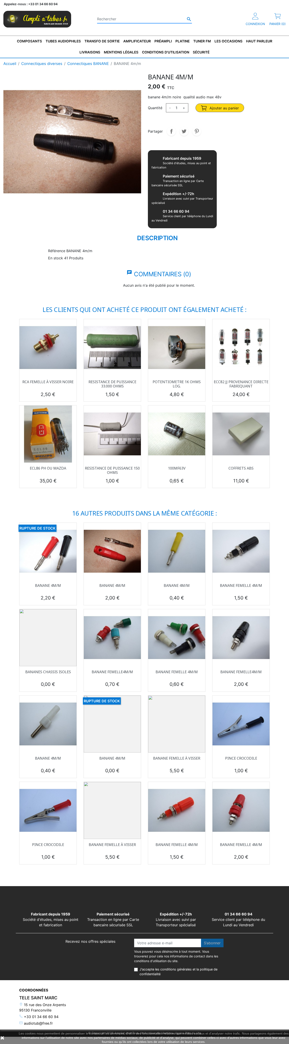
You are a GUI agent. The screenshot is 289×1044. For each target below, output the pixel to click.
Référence (56, 251)
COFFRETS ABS (241, 468)
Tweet (184, 131)
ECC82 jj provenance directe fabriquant (241, 384)
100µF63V (177, 468)
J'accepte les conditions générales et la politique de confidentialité (178, 971)
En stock (55, 258)
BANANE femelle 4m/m (241, 585)
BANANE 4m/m (48, 585)
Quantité (155, 108)
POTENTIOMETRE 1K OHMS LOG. (177, 384)
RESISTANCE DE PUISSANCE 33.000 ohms (112, 384)
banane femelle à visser (176, 758)
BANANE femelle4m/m (112, 671)
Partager (171, 131)
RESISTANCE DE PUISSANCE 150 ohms (112, 470)
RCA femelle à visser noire (48, 381)
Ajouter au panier (223, 108)
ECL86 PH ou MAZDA (48, 468)
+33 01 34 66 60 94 (40, 1016)
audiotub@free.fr (38, 1023)
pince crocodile (241, 758)
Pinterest (196, 131)
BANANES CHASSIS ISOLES (48, 671)
